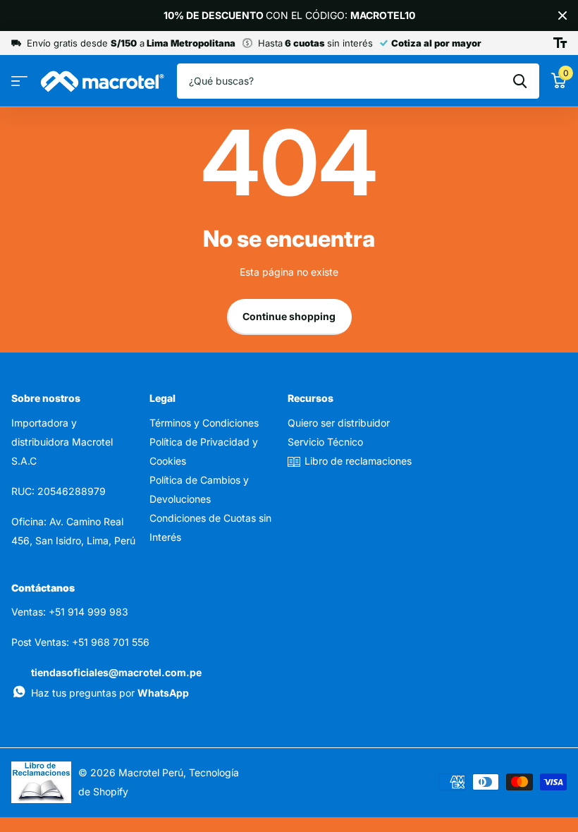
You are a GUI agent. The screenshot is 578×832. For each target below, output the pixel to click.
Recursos (310, 398)
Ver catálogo (19, 81)
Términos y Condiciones (204, 423)
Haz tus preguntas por (110, 693)
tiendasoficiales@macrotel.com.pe (116, 672)
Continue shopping (289, 316)
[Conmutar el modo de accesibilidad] (560, 43)
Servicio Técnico (325, 442)
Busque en (519, 81)
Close (562, 15)
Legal (162, 398)
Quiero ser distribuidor (339, 423)
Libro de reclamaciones (358, 461)
